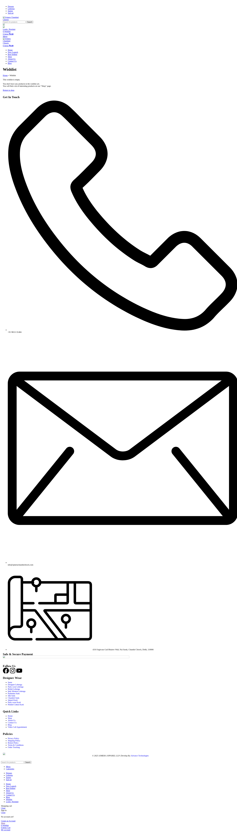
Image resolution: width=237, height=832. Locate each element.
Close (3, 808)
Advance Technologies (140, 756)
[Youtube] (19, 671)
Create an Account (8, 821)
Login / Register (12, 802)
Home (5, 75)
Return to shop (8, 90)
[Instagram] (13, 671)
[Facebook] (6, 671)
